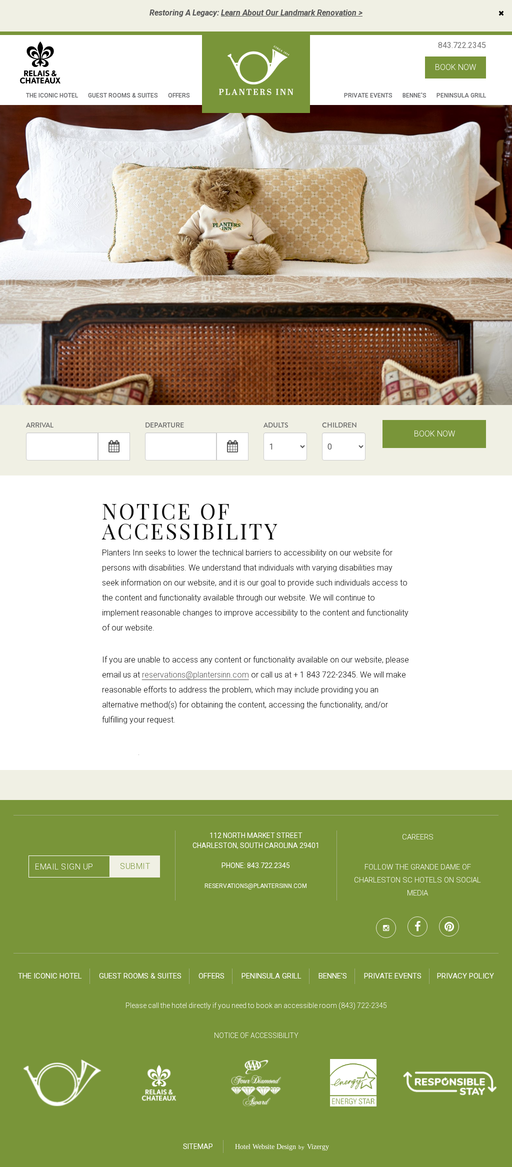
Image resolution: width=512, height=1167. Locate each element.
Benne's (414, 95)
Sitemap (198, 1146)
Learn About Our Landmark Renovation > (291, 13)
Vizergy (318, 1146)
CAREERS (418, 837)
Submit (135, 866)
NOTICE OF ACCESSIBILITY (256, 1036)
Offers (179, 95)
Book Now (434, 433)
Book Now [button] (455, 67)
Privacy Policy (465, 976)
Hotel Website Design (265, 1146)
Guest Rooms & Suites (123, 95)
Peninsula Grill (461, 95)
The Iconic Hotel (52, 95)
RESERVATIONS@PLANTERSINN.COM (255, 886)
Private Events (368, 95)
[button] (114, 446)
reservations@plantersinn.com (195, 675)
